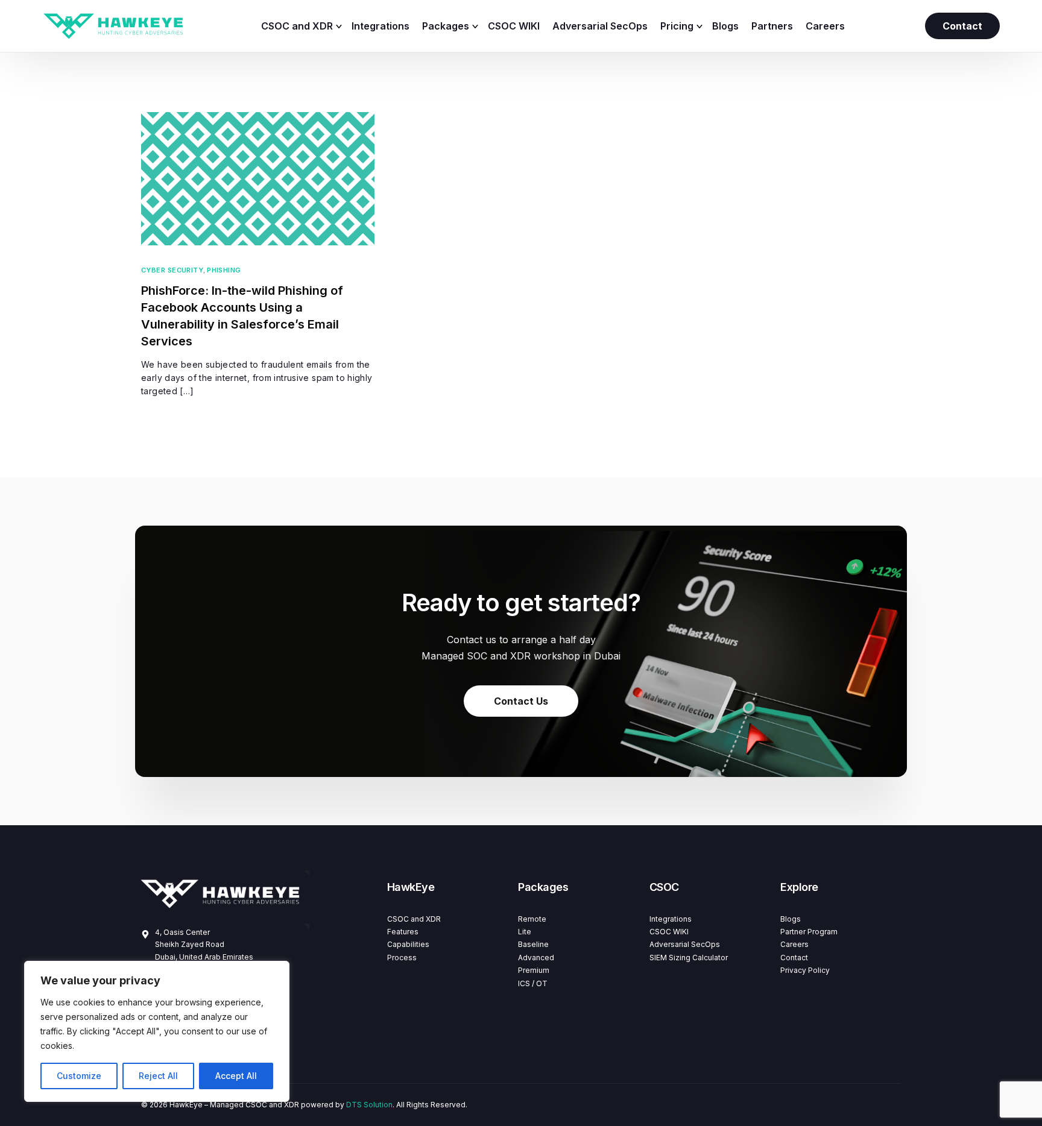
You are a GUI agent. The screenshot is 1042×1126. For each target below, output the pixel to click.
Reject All (158, 1076)
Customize (79, 1076)
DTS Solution (369, 1104)
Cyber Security (172, 270)
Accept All (236, 1076)
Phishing (224, 270)
